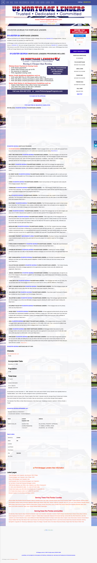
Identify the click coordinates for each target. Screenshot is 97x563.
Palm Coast (30, 519)
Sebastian (79, 519)
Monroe (20, 504)
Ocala (69, 517)
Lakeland (11, 517)
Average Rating (79, 38)
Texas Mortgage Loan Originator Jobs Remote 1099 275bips (23, 475)
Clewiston (44, 513)
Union (28, 506)
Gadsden (78, 500)
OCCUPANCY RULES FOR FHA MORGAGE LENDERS (28, 305)
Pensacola (42, 519)
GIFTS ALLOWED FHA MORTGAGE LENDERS (26, 216)
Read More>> (54, 150)
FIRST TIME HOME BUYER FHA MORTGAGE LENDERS (28, 154)
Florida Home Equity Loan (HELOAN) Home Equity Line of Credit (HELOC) (26, 489)
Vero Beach (54, 521)
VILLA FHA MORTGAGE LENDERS (23, 195)
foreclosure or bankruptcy (23, 315)
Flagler (70, 500)
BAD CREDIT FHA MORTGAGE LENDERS (25, 164)
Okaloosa (28, 504)
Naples (65, 517)
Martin (10, 504)
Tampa (35, 521)
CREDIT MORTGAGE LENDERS (34, 329)
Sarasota (73, 504)
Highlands (30, 502)
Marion (87, 502)
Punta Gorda (63, 519)
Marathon (21, 517)
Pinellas (57, 504)
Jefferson (56, 502)
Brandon (33, 513)
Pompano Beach (49, 519)
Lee (67, 502)
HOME (7, 2)
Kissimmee (78, 515)
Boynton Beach (22, 513)
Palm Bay (18, 519)
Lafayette (61, 502)
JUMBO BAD (17, 329)
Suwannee (20, 506)
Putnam (63, 504)
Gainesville (46, 515)
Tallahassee (30, 521)
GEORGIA (42, 2)
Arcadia (10, 513)
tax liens (23, 168)
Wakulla (35, 506)
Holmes (41, 502)
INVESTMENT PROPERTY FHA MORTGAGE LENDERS (28, 236)
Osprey (10, 519)
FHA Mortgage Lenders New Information (49, 468)
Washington (44, 506)
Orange (39, 504)
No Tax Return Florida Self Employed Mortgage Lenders (22, 483)
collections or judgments (34, 168)
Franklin (74, 500)
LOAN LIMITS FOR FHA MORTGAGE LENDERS (26, 280)
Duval (61, 500)
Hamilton (13, 502)
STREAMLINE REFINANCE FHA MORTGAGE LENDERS (28, 249)
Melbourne (33, 517)
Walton (39, 506)
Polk (60, 504)
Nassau (24, 504)
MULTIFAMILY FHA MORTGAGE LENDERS (25, 203)
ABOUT (11, 2)
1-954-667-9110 (87, 2)
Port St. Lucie (56, 519)
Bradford (20, 500)
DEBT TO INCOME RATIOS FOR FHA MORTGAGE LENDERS (30, 286)
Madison (79, 502)
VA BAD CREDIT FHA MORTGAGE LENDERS (25, 311)
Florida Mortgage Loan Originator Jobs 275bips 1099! (21, 477)
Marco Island (27, 517)
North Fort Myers (50, 517)
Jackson (52, 502)
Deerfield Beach (68, 513)
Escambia (65, 500)
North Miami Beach (59, 517)
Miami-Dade (15, 504)
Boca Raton (15, 513)
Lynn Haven (16, 517)
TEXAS (52, 2)
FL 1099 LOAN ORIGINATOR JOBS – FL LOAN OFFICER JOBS (24, 487)
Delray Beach (79, 513)
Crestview (54, 513)
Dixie (59, 500)
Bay (17, 500)
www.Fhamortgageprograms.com (48, 19)
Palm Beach (48, 504)
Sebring (84, 519)
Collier (47, 500)
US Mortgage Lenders (14, 559)
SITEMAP (32, 2)
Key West (73, 515)
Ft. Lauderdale (26, 515)
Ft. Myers (33, 515)
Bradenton (28, 513)
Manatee (83, 502)
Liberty (75, 502)
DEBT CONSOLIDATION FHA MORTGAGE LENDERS (27, 257)
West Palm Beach (74, 521)
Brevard (24, 500)
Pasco (53, 504)
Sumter (16, 506)
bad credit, (50, 158)
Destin (10, 515)
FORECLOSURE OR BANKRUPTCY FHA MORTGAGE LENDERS (30, 243)
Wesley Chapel (65, 521)
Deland (74, 513)
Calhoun (33, 500)
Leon (69, 502)
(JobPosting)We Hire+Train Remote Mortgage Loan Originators (24, 481)
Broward (29, 500)
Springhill (11, 521)
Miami (37, 517)
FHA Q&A (16, 2)
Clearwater (49, 513)
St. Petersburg (23, 521)
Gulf (10, 502)
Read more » (53, 160)
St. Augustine (16, 521)
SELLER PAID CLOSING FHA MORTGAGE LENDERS (27, 298)
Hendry (21, 502)
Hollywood (52, 515)
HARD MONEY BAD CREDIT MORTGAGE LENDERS (27, 336)
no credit (56, 158)
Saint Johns (83, 504)
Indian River (46, 502)
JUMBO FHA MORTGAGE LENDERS (23, 210)
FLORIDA (37, 2)
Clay (44, 500)
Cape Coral (38, 513)
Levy (72, 502)
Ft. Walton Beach (39, 515)
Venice (49, 521)
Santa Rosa (68, 504)
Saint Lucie (11, 506)
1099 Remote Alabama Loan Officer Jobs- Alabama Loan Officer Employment (27, 485)
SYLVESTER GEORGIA (14, 148)
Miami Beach (43, 517)
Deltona (85, 513)
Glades (86, 500)
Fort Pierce (20, 515)
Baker (14, 500)
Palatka (14, 519)
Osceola (43, 504)
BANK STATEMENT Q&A (24, 2)
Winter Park (81, 521)
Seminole (78, 504)
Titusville (45, 521)
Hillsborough (36, 502)
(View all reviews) (80, 41)
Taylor (24, 506)
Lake (64, 502)
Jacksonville (67, 515)
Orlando (79, 517)
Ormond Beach (85, 517)
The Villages (40, 521)
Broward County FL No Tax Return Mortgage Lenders (21, 493)
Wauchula (59, 521)
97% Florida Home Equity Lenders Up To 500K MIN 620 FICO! (24, 491)
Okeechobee (34, 504)
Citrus (41, 500)
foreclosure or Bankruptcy (15, 168)
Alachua (11, 500)
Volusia (31, 506)
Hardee (17, 502)
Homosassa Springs (59, 515)
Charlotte (37, 500)
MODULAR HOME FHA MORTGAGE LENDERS (26, 226)
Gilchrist (83, 500)
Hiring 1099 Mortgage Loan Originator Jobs (19, 479)
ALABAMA (48, 2)
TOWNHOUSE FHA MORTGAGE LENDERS (25, 187)
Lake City (83, 515)
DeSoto (55, 500)
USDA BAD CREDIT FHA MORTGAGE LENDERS (26, 321)
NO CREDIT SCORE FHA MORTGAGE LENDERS (26, 174)
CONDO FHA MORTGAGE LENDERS (23, 181)
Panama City (36, 519)
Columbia (51, 500)
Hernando (25, 502)
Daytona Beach (60, 513)
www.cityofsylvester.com (13, 353)
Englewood (14, 515)
